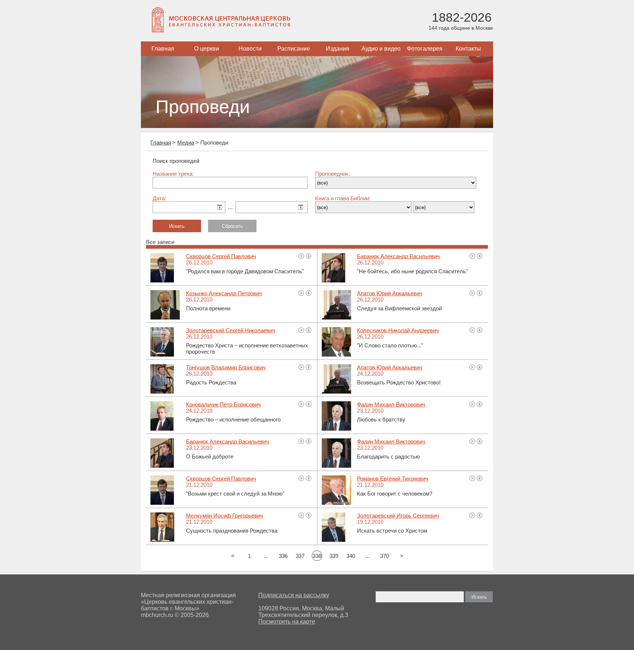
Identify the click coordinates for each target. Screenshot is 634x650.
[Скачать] (308, 256)
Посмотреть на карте (286, 621)
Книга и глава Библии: (343, 198)
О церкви (206, 48)
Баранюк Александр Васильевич (398, 256)
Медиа (185, 142)
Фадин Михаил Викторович (391, 404)
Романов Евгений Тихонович (392, 478)
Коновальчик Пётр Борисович (223, 404)
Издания (337, 48)
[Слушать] (301, 256)
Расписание (293, 48)
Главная (163, 48)
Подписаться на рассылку (293, 595)
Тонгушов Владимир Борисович (226, 367)
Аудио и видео (381, 48)
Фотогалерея (424, 48)
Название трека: (173, 174)
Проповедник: (332, 174)
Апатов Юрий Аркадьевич (389, 293)
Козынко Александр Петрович (224, 293)
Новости (250, 48)
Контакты (468, 48)
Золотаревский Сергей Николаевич (230, 330)
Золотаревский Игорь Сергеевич (398, 515)
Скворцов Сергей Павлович (221, 256)
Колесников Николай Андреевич (398, 330)
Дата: (159, 198)
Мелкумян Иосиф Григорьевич (224, 515)
